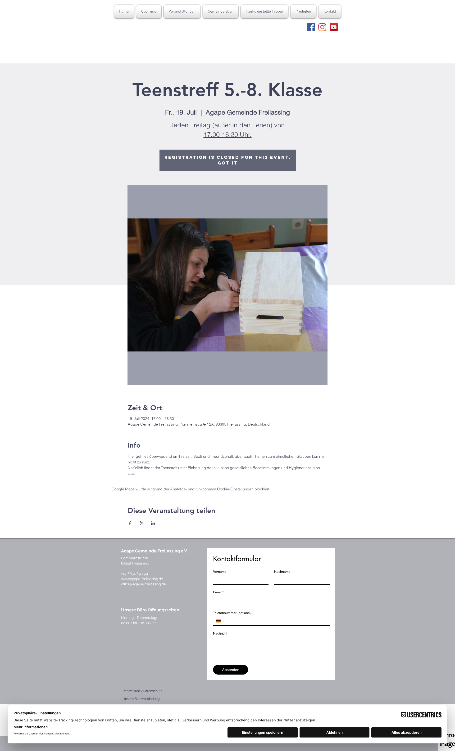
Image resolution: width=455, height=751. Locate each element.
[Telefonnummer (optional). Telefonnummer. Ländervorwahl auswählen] (220, 621)
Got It (228, 163)
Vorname (221, 571)
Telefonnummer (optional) (232, 613)
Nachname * (283, 571)
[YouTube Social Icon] (334, 27)
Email (218, 592)
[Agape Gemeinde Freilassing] (311, 27)
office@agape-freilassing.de (143, 584)
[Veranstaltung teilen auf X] (141, 523)
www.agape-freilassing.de (142, 579)
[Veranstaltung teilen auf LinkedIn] (153, 523)
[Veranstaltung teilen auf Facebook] (130, 523)
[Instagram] (322, 27)
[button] (149, 11)
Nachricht (220, 633)
